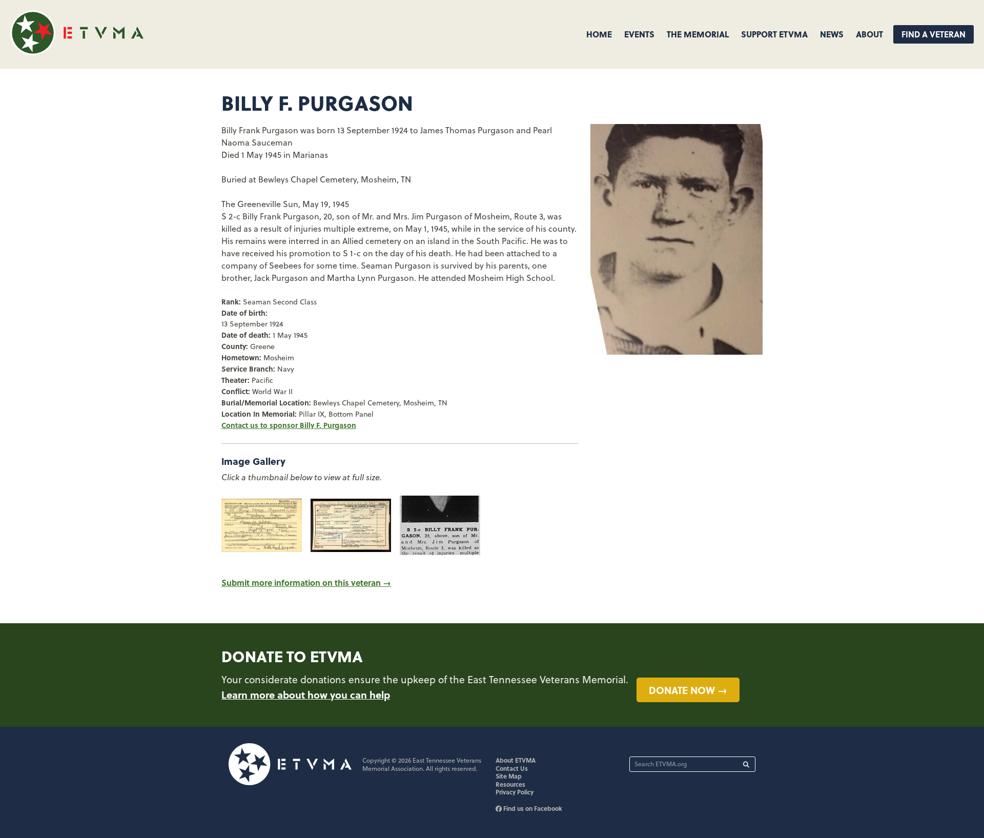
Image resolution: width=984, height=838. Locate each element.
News (832, 34)
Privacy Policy (515, 791)
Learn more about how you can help (305, 694)
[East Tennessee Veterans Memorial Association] (77, 52)
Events (639, 34)
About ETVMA (516, 760)
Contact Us (512, 768)
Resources (510, 784)
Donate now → (688, 690)
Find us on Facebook (532, 808)
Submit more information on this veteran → (306, 582)
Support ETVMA (774, 34)
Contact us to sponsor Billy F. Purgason (288, 425)
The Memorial (698, 34)
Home (599, 34)
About (869, 34)
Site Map (509, 776)
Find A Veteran (933, 34)
